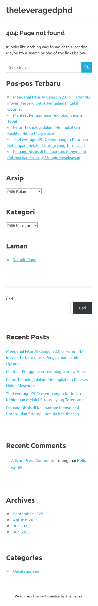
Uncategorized (26, 570)
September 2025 (28, 513)
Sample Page (24, 259)
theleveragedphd (39, 10)
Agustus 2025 (25, 519)
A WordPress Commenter (34, 460)
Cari (9, 298)
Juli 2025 (21, 525)
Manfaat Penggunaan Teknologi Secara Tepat (46, 371)
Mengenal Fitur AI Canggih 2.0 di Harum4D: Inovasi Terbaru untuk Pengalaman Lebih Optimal (49, 102)
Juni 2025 (22, 531)
